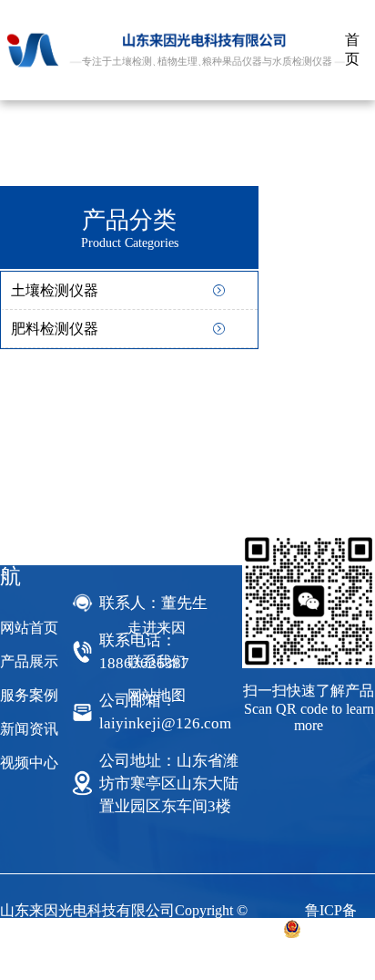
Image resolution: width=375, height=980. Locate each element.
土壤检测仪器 (54, 290)
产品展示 (29, 661)
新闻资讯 (29, 729)
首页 (352, 49)
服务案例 (29, 695)
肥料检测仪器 (54, 328)
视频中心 (29, 762)
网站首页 (29, 627)
